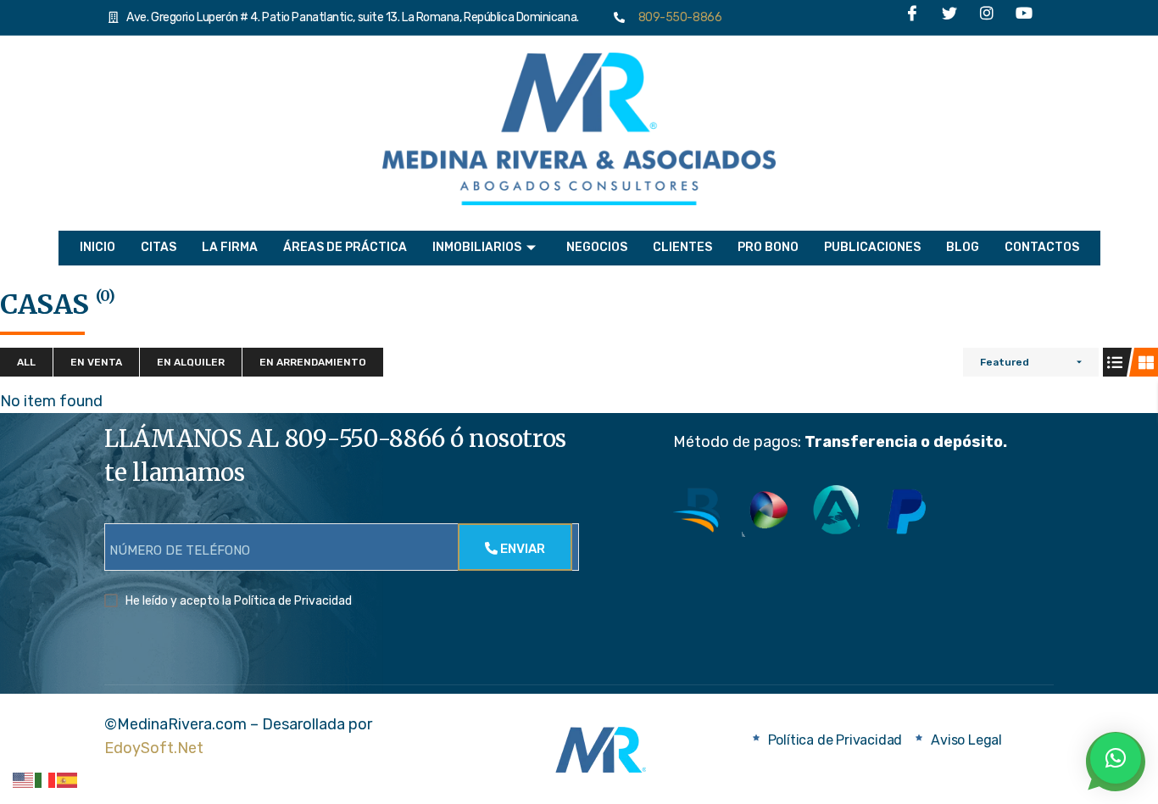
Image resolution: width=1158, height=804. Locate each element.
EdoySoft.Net (153, 748)
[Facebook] (912, 18)
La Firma (230, 247)
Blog (962, 247)
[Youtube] (1024, 18)
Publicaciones (872, 247)
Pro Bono (768, 247)
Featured (1004, 362)
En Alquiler (191, 362)
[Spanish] (68, 779)
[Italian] (46, 779)
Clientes (682, 247)
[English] (24, 779)
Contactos (1042, 247)
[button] (1115, 758)
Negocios (596, 247)
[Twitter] (949, 18)
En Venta (96, 362)
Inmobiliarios (476, 247)
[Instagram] (986, 18)
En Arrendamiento (312, 362)
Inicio (97, 247)
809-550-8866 (676, 17)
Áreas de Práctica (345, 247)
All (26, 362)
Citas (158, 247)
